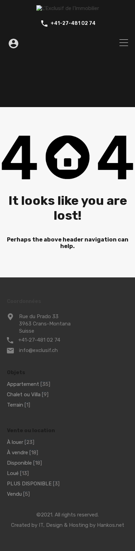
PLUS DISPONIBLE (29, 484)
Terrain (15, 405)
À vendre (17, 452)
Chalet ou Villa (23, 394)
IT (41, 525)
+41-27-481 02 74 (73, 23)
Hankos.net (110, 525)
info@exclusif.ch (38, 350)
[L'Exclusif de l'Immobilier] (67, 8)
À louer (15, 442)
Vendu (14, 494)
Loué (13, 473)
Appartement (23, 384)
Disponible (19, 463)
